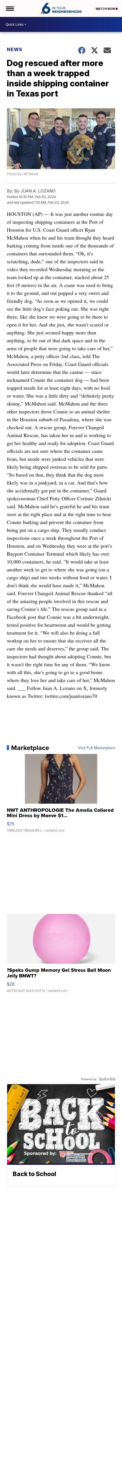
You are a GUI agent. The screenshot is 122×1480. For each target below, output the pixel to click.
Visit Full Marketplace (96, 748)
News (14, 49)
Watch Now (105, 8)
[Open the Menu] (9, 8)
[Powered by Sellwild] (107, 1079)
